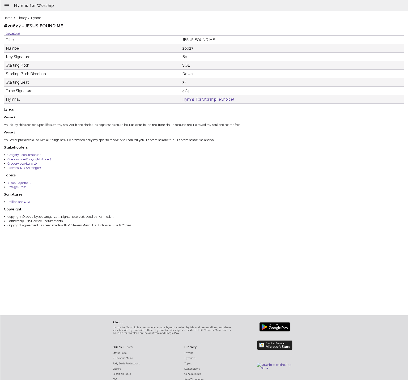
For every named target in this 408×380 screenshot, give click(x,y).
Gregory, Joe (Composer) (25, 155)
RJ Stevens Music (123, 358)
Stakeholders (192, 368)
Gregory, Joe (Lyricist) (22, 163)
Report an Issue (122, 373)
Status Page (120, 352)
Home (8, 18)
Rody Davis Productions (126, 363)
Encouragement (19, 182)
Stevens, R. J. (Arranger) (24, 168)
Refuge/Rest (17, 187)
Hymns (36, 18)
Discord (117, 368)
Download (13, 33)
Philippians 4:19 (19, 202)
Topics (188, 363)
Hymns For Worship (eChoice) (208, 99)
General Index (192, 373)
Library (22, 18)
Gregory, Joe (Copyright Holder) (29, 159)
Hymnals (189, 358)
